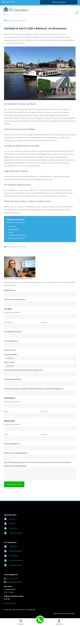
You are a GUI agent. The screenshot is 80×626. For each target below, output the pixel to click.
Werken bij (13, 528)
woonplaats (8, 322)
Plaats (6, 412)
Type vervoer (9, 362)
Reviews (12, 523)
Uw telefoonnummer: (13, 331)
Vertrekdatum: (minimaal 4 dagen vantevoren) (23, 370)
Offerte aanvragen (58, 2)
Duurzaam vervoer (15, 565)
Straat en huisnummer (12, 312)
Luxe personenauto (16, 560)
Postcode (44, 322)
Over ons (12, 519)
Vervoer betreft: (11, 354)
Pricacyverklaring (10, 603)
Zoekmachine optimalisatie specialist (64, 613)
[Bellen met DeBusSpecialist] (40, 620)
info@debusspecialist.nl (14, 582)
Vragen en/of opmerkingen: (15, 466)
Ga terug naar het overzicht (16, 20)
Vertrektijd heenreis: (13, 379)
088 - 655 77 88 (9, 2)
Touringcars (13, 546)
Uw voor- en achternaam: (15, 299)
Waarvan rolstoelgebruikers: (16, 453)
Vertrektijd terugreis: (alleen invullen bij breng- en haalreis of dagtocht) (33, 389)
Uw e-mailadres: (11, 341)
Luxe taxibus (13, 556)
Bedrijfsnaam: (10, 290)
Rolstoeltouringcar (15, 551)
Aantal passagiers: (12, 443)
